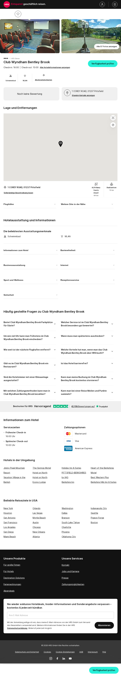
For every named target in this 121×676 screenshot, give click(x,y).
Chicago (37, 527)
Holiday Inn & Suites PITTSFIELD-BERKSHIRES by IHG (74, 473)
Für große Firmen (12, 565)
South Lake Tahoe (71, 522)
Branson (66, 517)
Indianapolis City (99, 508)
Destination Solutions (14, 578)
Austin (36, 522)
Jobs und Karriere (70, 571)
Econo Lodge (39, 482)
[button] (18, 14)
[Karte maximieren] (113, 117)
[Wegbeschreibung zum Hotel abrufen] (113, 125)
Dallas (64, 513)
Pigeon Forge (97, 517)
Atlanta (36, 536)
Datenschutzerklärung (17, 628)
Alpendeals (9, 591)
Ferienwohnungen (12, 584)
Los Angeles (9, 527)
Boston (94, 522)
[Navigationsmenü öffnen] (114, 4)
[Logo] (7, 4)
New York (8, 508)
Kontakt (65, 565)
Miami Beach (10, 536)
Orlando (36, 508)
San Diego (9, 532)
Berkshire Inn (68, 482)
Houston (8, 513)
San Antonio (9, 517)
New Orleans (39, 532)
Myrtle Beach (39, 517)
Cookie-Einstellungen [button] (65, 652)
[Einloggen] (102, 4)
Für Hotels (9, 571)
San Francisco (10, 522)
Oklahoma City (69, 536)
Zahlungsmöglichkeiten (73, 584)
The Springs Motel (42, 468)
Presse (65, 578)
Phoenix (66, 532)
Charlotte (66, 527)
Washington (67, 508)
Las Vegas (37, 513)
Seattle (94, 513)
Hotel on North (40, 472)
